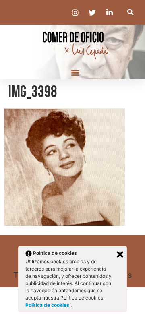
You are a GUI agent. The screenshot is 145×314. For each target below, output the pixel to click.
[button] (130, 12)
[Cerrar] (120, 254)
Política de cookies (47, 305)
